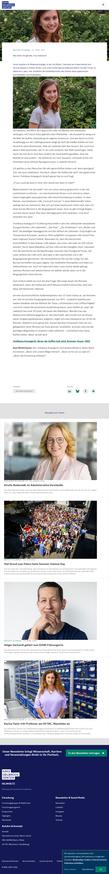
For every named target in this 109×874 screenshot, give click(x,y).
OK (101, 869)
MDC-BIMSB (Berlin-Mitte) (13, 840)
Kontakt (5, 831)
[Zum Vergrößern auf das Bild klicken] (54, 103)
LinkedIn (59, 807)
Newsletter (60, 803)
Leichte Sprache (46, 861)
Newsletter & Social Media (70, 797)
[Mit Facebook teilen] (85, 391)
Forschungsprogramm (11, 807)
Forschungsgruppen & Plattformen (16, 803)
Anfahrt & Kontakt (12, 826)
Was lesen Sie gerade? (24, 391)
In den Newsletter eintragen (84, 753)
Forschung (8, 797)
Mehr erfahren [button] (70, 869)
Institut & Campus (21, 50)
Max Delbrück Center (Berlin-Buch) (16, 836)
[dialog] (85, 862)
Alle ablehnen (88, 869)
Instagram (60, 811)
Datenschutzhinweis (10, 861)
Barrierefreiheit (29, 861)
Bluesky (59, 816)
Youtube (59, 820)
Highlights (6, 816)
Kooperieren (7, 811)
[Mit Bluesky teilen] (77, 391)
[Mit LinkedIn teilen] (69, 391)
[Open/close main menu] (103, 4)
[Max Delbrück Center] (8, 8)
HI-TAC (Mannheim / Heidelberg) (15, 844)
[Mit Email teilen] (93, 391)
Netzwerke (6, 820)
